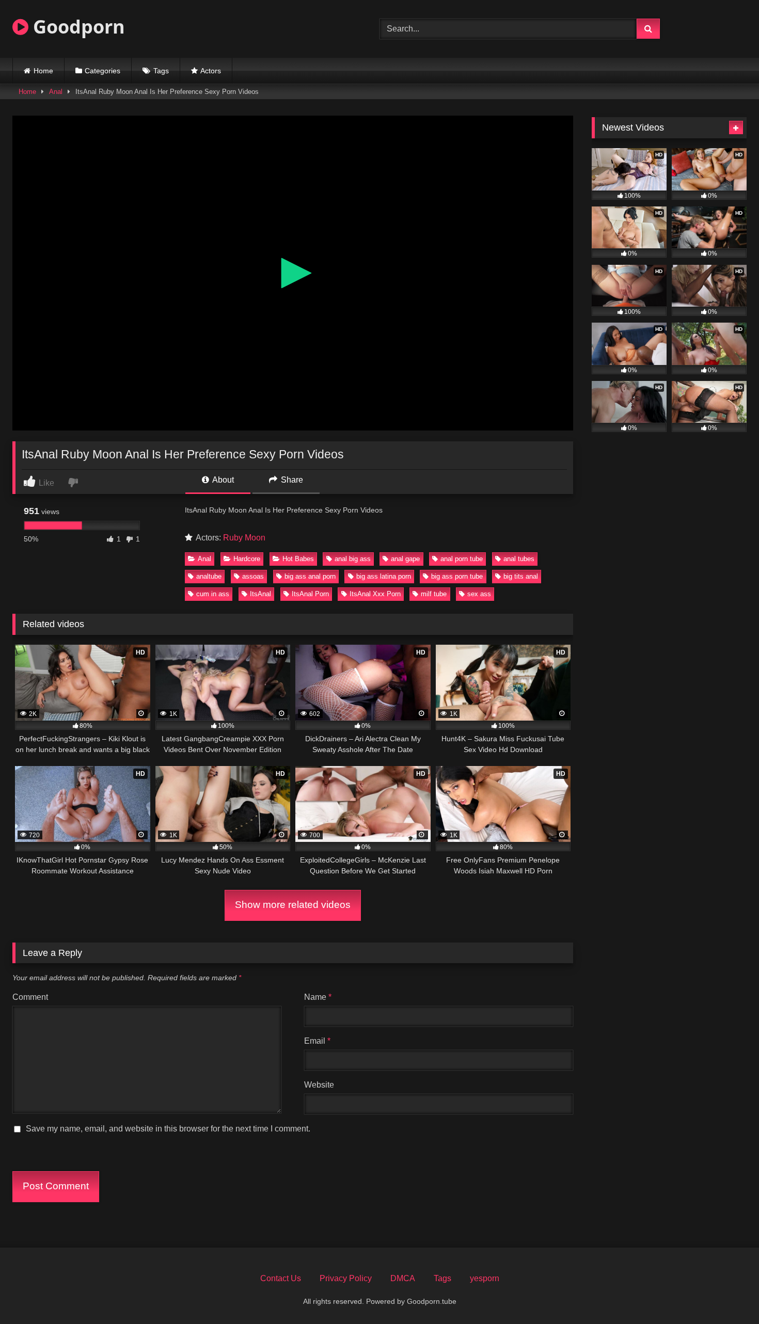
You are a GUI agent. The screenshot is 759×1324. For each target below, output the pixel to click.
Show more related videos (293, 904)
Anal (55, 91)
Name (317, 997)
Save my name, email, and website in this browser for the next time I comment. (168, 1128)
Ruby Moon (244, 537)
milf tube (434, 594)
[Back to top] (727, 1293)
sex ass (479, 594)
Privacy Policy (346, 1278)
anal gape (405, 559)
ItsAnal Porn (310, 594)
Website (319, 1084)
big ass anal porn (310, 576)
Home (43, 71)
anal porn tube (461, 559)
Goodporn (76, 26)
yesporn (484, 1278)
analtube (209, 576)
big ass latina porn (383, 576)
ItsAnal (260, 594)
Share (291, 479)
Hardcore (246, 559)
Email (317, 1040)
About (222, 479)
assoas (253, 576)
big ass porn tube (457, 576)
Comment (30, 997)
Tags (161, 71)
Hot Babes (298, 559)
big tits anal (520, 576)
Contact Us (280, 1278)
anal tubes (518, 559)
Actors (210, 71)
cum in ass (212, 594)
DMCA (402, 1278)
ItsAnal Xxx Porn (375, 594)
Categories (102, 71)
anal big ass (353, 559)
